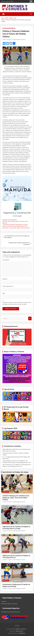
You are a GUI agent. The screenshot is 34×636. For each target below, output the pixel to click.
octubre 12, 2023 (6, 530)
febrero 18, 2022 (6, 39)
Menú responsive (31, 1)
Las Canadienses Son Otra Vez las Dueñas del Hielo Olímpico (16, 236)
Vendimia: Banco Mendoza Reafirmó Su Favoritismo (19, 243)
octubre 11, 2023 (6, 559)
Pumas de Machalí (17, 226)
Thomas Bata (12, 228)
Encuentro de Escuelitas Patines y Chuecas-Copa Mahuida (15, 222)
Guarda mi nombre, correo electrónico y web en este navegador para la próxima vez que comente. (16, 303)
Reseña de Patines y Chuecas (9, 603)
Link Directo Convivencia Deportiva (10, 612)
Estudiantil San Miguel (8, 224)
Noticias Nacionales (8, 28)
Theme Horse (19, 631)
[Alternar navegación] (3, 14)
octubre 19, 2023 (6, 501)
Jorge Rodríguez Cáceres (18, 39)
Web (3, 293)
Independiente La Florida (21, 224)
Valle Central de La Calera (23, 228)
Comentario (6, 260)
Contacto (3, 601)
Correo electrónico (8, 286)
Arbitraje (6, 491)
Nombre (5, 279)
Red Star (25, 226)
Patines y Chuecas (7, 226)
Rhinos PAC (5, 228)
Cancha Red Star (12, 219)
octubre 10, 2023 (6, 588)
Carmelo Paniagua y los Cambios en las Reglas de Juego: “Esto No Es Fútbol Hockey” (15, 497)
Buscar (30, 318)
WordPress (22, 633)
